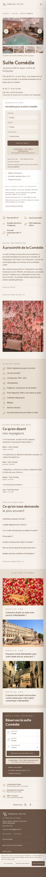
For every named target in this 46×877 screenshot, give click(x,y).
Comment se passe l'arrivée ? (14, 519)
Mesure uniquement (23, 863)
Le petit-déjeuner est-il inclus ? (15, 525)
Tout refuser (8, 863)
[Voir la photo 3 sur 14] (30, 49)
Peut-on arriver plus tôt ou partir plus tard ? (19, 548)
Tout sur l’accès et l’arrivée (14, 206)
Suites (15, 13)
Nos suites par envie (13, 845)
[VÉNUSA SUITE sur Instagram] (25, 804)
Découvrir (8, 839)
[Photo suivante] (39, 31)
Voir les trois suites (12, 295)
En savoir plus (9, 859)
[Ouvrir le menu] (40, 4)
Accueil (6, 13)
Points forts (9, 287)
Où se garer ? (8, 536)
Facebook (18, 834)
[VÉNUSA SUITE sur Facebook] (30, 804)
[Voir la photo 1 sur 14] (8, 49)
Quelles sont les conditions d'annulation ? (19, 554)
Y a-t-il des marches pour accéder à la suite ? (20, 530)
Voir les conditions (13, 166)
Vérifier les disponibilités (23, 753)
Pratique (7, 851)
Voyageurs (12, 132)
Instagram (7, 834)
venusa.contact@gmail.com (12, 829)
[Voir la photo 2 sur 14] (19, 49)
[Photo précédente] (6, 31)
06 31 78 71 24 (8, 826)
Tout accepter (38, 863)
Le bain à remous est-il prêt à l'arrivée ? (18, 542)
